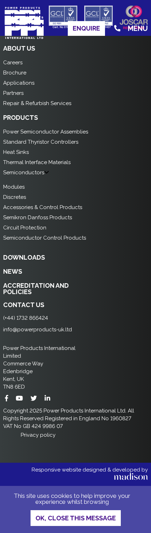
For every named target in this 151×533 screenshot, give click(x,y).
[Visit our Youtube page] (19, 398)
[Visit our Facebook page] (6, 398)
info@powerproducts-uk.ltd (37, 329)
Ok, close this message (75, 518)
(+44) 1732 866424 (25, 318)
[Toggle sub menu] (46, 172)
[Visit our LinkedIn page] (47, 398)
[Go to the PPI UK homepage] (24, 37)
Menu (138, 28)
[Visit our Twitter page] (34, 398)
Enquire (86, 28)
